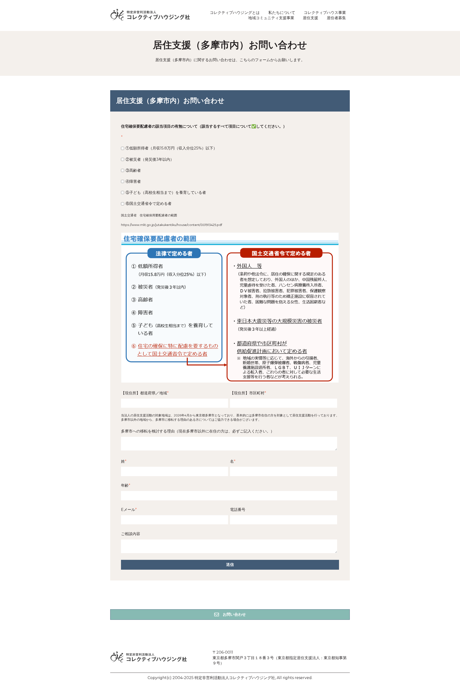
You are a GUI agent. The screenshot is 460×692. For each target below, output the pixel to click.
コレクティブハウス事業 (325, 12)
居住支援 (310, 18)
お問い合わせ (234, 614)
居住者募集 (336, 18)
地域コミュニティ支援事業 (271, 18)
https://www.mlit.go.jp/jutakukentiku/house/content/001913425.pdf (171, 225)
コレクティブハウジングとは (235, 12)
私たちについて (281, 12)
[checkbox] (229, 176)
